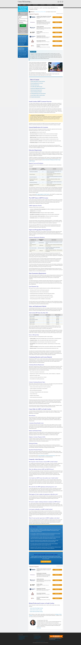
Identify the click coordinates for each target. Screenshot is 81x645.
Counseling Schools (22, 637)
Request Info (57, 17)
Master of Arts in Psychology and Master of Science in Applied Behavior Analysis (43, 37)
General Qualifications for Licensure (37, 83)
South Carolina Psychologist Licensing (36, 608)
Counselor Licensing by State (22, 54)
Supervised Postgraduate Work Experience (38, 88)
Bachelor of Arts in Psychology (45, 41)
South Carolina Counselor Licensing (36, 609)
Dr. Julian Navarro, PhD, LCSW (39, 11)
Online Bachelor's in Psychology (46, 599)
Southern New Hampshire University (44, 16)
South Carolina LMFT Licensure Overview (38, 81)
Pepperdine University (41, 588)
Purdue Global (39, 31)
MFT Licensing (36, 638)
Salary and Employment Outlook (36, 91)
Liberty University (40, 26)
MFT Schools (21, 639)
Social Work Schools (22, 638)
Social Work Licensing (37, 637)
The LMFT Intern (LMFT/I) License (36, 86)
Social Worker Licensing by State (22, 56)
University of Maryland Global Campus (42, 45)
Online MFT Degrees (21, 44)
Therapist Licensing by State (22, 51)
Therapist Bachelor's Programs (23, 38)
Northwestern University (41, 20)
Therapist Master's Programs (22, 40)
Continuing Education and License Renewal (38, 93)
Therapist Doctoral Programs (22, 41)
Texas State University (41, 40)
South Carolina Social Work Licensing (36, 611)
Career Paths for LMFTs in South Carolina (38, 95)
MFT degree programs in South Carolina (42, 194)
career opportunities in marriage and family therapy (46, 455)
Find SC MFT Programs (46, 561)
